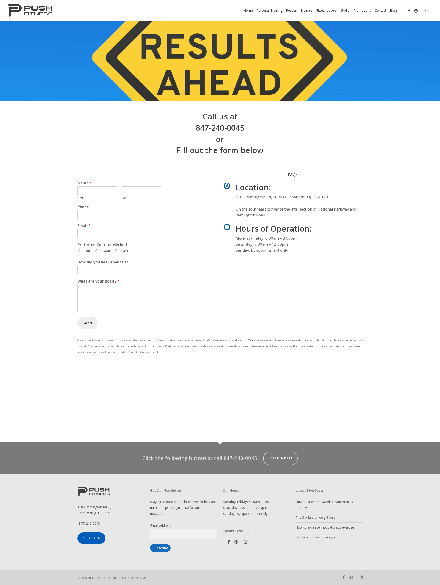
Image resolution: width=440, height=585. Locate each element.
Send (87, 323)
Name (84, 183)
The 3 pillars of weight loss (315, 517)
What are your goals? (98, 281)
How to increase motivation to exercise (325, 527)
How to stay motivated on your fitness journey (324, 504)
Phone (83, 207)
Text (124, 251)
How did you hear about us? (102, 262)
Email (84, 225)
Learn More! (280, 458)
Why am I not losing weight (316, 537)
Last (124, 198)
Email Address (160, 525)
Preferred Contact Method (102, 244)
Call (87, 251)
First (80, 198)
